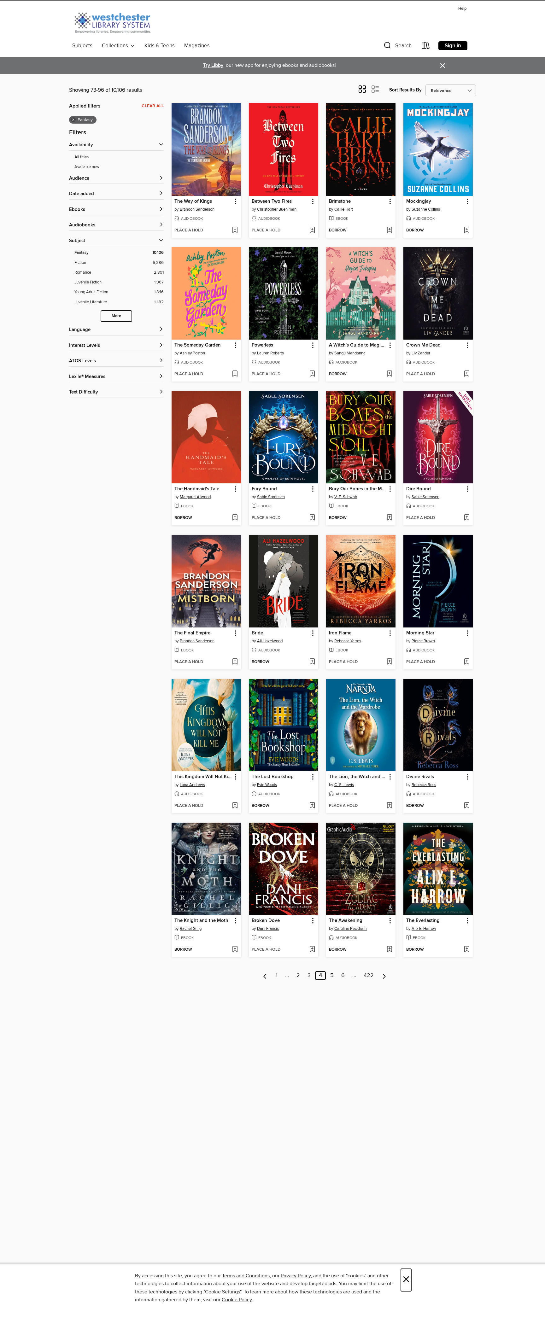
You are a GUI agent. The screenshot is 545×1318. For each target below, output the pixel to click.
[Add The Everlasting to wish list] (467, 950)
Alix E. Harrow (424, 928)
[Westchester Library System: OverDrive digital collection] (115, 21)
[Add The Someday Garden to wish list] (235, 374)
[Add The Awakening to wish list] (389, 950)
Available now (86, 166)
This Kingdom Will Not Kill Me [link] (203, 777)
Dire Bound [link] (418, 489)
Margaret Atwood (195, 496)
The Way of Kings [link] (193, 201)
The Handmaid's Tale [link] (196, 489)
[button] (397, 47)
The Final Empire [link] (192, 633)
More (116, 316)
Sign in (453, 45)
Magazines (197, 45)
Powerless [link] (262, 345)
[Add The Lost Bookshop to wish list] (312, 806)
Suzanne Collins (426, 209)
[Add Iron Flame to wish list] (389, 662)
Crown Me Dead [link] (423, 345)
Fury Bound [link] (264, 489)
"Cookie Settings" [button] (222, 1292)
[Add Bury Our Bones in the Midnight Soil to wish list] (389, 518)
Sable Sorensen (271, 496)
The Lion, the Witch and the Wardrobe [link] (358, 777)
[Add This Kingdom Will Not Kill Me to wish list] (235, 806)
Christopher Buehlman (276, 209)
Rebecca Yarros (347, 641)
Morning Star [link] (420, 633)
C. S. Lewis (344, 784)
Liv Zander (421, 353)
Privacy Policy (296, 1276)
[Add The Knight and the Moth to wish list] (235, 950)
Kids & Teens (159, 45)
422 (369, 975)
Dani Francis (268, 928)
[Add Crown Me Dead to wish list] (467, 374)
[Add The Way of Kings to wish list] (235, 230)
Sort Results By (405, 90)
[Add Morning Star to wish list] (467, 662)
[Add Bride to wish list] (312, 662)
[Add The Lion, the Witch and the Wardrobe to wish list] (389, 806)
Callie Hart (343, 209)
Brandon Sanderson (197, 209)
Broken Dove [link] (266, 921)
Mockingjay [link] (418, 201)
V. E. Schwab (345, 496)
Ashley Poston (192, 353)
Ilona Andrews (192, 784)
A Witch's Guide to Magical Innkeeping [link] (358, 345)
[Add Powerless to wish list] (312, 374)
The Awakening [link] (345, 921)
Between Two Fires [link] (272, 201)
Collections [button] (116, 45)
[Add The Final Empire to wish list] (235, 662)
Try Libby (213, 65)
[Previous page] (265, 975)
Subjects (82, 45)
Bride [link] (257, 633)
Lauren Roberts (270, 353)
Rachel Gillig (191, 928)
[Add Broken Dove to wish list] (312, 950)
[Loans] (425, 47)
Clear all (153, 106)
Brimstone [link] (340, 201)
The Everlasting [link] (423, 921)
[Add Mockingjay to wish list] (467, 230)
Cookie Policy (237, 1300)
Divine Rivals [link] (420, 777)
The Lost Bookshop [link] (273, 777)
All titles (81, 157)
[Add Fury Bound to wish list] (312, 518)
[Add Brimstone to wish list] (389, 230)
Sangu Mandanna (350, 353)
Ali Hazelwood (270, 641)
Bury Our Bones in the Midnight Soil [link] (358, 489)
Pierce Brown (423, 641)
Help (462, 8)
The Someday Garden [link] (197, 345)
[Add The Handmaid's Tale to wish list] (235, 518)
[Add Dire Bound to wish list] (467, 518)
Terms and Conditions (246, 1276)
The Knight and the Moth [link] (201, 921)
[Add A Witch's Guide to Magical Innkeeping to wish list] (389, 374)
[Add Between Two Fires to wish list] (312, 230)
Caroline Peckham (350, 928)
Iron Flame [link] (340, 633)
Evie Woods (267, 784)
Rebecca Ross (424, 784)
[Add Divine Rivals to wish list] (467, 806)
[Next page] (384, 975)
